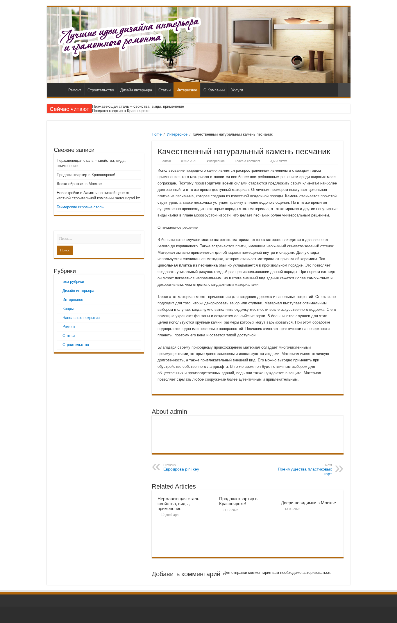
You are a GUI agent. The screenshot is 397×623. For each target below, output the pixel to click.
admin (166, 161)
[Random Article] (344, 90)
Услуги (237, 90)
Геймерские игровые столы (80, 207)
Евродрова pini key (181, 467)
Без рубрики (73, 281)
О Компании (214, 90)
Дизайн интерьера (136, 90)
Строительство (100, 90)
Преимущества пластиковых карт (305, 469)
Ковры (68, 308)
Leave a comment (247, 161)
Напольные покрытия (81, 317)
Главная (57, 89)
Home (157, 134)
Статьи (164, 90)
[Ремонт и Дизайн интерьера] (198, 45)
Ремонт (74, 90)
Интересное (186, 90)
